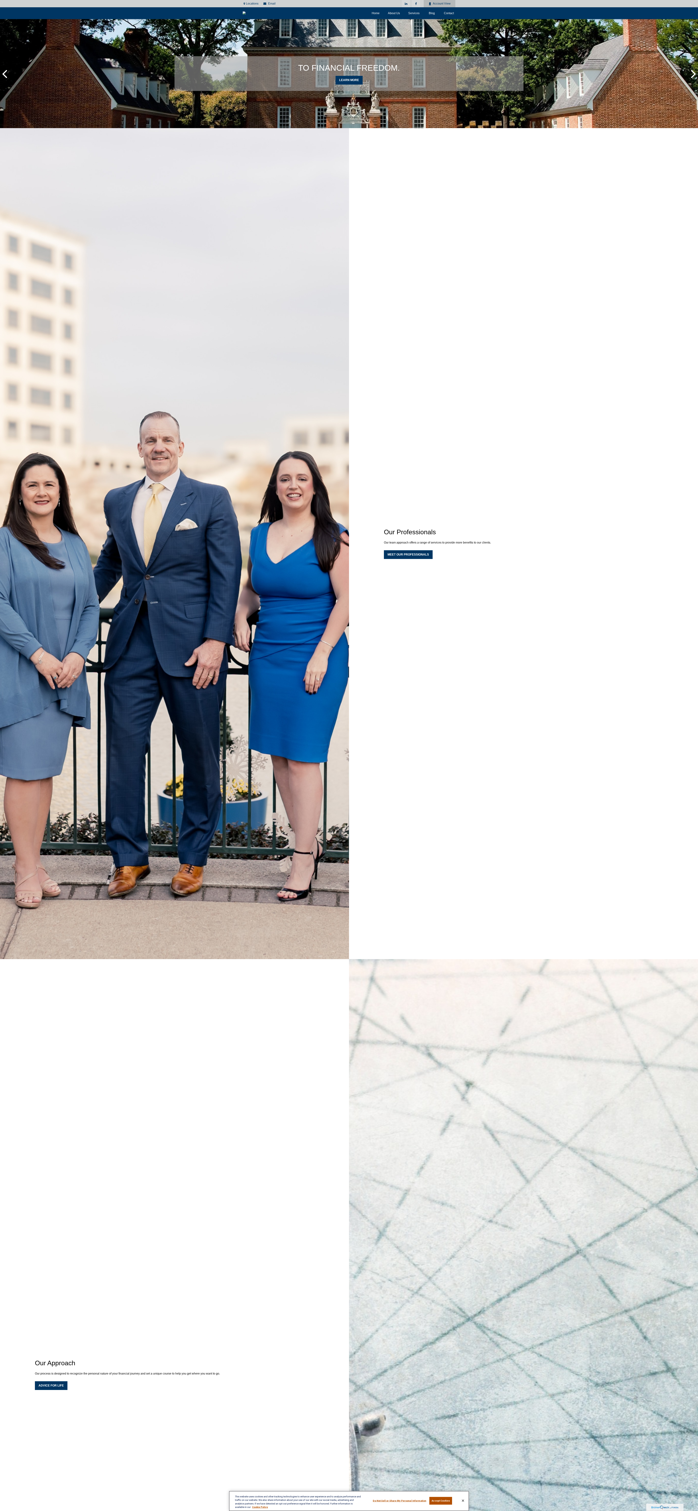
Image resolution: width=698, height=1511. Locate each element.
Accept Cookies (441, 1500)
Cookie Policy (260, 1507)
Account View (442, 3)
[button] (375, 13)
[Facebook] (416, 3)
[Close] (463, 1501)
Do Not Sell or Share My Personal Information (399, 1500)
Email (272, 3)
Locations (252, 3)
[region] (349, 1501)
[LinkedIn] (406, 3)
